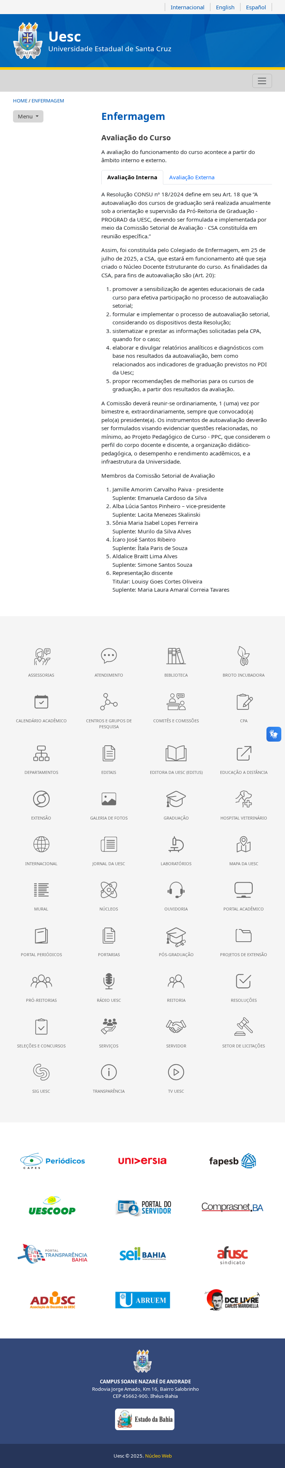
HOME (20, 100)
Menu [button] (26, 116)
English (225, 7)
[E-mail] (46, 80)
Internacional (187, 7)
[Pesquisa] (67, 80)
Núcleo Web (158, 1455)
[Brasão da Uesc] (28, 40)
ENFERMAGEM (48, 100)
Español (256, 7)
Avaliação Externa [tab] (191, 177)
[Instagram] (16, 80)
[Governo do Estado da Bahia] (144, 1418)
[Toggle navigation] (262, 81)
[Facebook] (26, 80)
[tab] (132, 177)
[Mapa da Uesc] (56, 80)
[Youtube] (36, 80)
